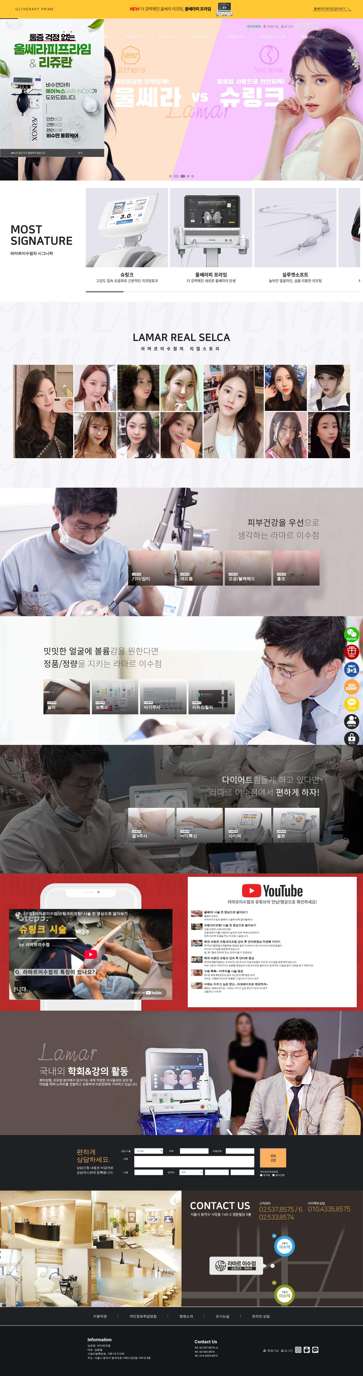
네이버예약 (254, 26)
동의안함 (280, 1175)
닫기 (80, 153)
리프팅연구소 (201, 36)
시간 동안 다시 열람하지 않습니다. (28, 153)
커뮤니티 (307, 36)
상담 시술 (126, 1151)
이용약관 (100, 1316)
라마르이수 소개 (272, 36)
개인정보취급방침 (143, 1316)
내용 (125, 1159)
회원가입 (273, 26)
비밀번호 (217, 1151)
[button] (170, 176)
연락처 (171, 1172)
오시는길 (222, 1316)
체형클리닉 (235, 36)
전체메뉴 (102, 36)
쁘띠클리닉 (166, 36)
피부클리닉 (133, 36)
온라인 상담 (261, 1316)
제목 (171, 1151)
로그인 (288, 26)
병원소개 (186, 1316)
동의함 (266, 1175)
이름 (125, 1172)
